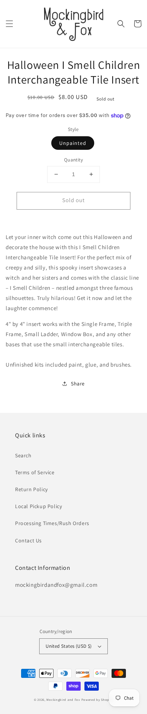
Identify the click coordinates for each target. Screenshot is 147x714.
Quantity (73, 160)
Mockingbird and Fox (63, 699)
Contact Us (28, 540)
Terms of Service (35, 472)
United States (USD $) (69, 646)
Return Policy (31, 489)
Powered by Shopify (97, 699)
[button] (9, 23)
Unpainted (72, 143)
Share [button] (78, 383)
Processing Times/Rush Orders (52, 523)
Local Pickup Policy (38, 506)
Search (23, 455)
